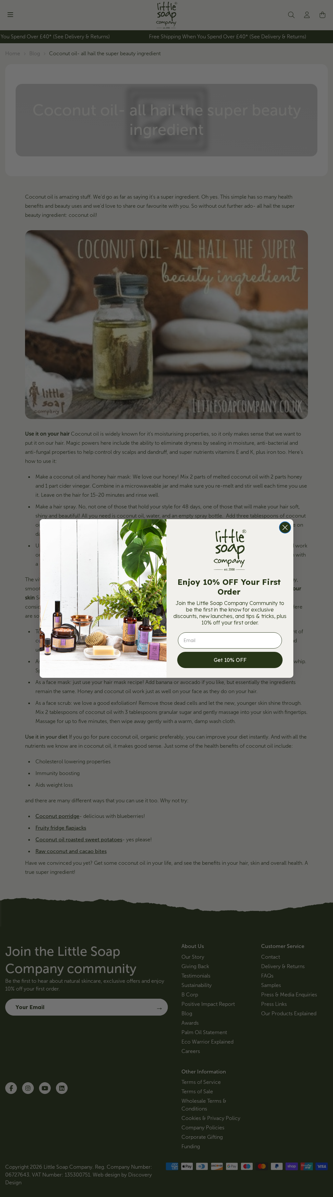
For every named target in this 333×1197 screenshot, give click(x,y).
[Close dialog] (285, 527)
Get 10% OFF (230, 660)
